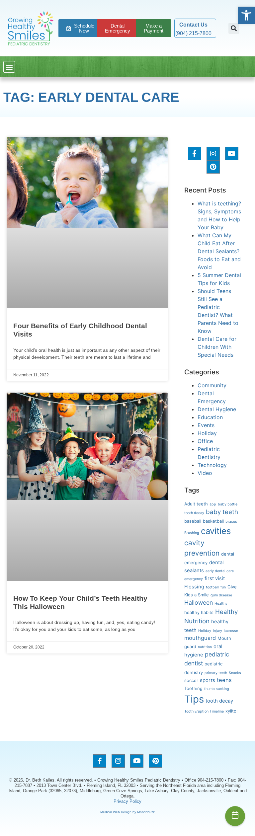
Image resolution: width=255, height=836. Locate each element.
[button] (246, 15)
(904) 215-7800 (193, 33)
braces (231, 521)
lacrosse (231, 631)
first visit (215, 578)
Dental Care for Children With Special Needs (217, 347)
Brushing (191, 533)
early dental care (220, 571)
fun (223, 587)
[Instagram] (213, 153)
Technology (212, 465)
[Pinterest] (213, 167)
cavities (216, 531)
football (212, 587)
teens (224, 680)
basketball (213, 521)
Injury (217, 631)
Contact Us (193, 25)
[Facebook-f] (194, 153)
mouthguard (200, 638)
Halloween (198, 602)
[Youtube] (231, 153)
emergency (193, 579)
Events (206, 425)
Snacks (235, 673)
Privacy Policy (127, 801)
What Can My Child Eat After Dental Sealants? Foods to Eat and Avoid (219, 251)
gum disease (221, 595)
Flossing (194, 587)
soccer (191, 680)
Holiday (207, 433)
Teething (193, 688)
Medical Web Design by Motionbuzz (127, 812)
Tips (194, 699)
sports (207, 680)
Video (205, 473)
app (213, 504)
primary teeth (216, 673)
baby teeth (222, 512)
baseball (192, 521)
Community (212, 385)
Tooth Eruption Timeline (204, 711)
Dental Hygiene (217, 409)
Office (205, 441)
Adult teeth (196, 503)
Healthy (220, 603)
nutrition (205, 647)
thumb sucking (216, 689)
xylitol (231, 711)
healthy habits (198, 612)
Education (210, 417)
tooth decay (219, 701)
